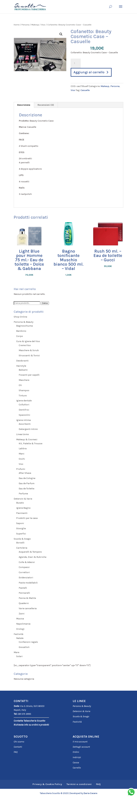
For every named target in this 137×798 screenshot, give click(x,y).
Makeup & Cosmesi (26, 439)
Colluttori (24, 404)
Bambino (21, 331)
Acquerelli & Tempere (30, 551)
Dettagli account (81, 746)
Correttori (24, 572)
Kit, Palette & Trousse (30, 443)
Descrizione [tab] (23, 105)
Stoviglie (21, 528)
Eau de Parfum (26, 483)
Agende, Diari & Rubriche (32, 557)
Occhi (22, 458)
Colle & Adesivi (27, 562)
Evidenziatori (26, 577)
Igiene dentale (24, 400)
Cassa (76, 762)
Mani (21, 453)
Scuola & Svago (22, 538)
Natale (19, 638)
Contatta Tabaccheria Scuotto (29, 720)
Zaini (21, 613)
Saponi (20, 523)
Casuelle (85, 90)
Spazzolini (24, 415)
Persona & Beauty (23, 322)
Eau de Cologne (27, 478)
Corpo (19, 336)
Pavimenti (21, 513)
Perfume (23, 493)
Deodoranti (22, 360)
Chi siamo (19, 741)
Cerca (45, 303)
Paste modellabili (28, 582)
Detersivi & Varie (23, 498)
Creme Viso (25, 345)
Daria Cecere (90, 793)
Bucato (20, 502)
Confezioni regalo (28, 642)
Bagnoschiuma (24, 325)
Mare (16, 652)
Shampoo (24, 390)
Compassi (24, 567)
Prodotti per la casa (27, 518)
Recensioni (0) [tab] (46, 105)
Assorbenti (25, 424)
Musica (20, 618)
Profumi (20, 469)
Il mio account (80, 741)
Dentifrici (24, 409)
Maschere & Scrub (29, 350)
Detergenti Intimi (28, 429)
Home (17, 24)
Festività (77, 721)
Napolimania (23, 623)
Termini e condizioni (79, 784)
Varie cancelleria (28, 608)
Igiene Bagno (23, 508)
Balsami (23, 369)
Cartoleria (21, 547)
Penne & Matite (27, 598)
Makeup (35, 24)
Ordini (76, 751)
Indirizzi (77, 757)
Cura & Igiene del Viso (28, 341)
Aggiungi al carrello (89, 72)
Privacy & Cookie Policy (47, 784)
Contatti (18, 746)
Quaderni (24, 603)
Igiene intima (23, 420)
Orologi (20, 629)
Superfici (21, 533)
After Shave (25, 473)
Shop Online (20, 316)
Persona (25, 24)
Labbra (23, 448)
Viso (43, 24)
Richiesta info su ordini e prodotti (31, 724)
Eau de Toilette (26, 488)
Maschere (24, 380)
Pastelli (23, 587)
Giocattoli (24, 647)
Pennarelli (24, 592)
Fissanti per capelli (29, 374)
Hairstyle (21, 365)
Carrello (77, 767)
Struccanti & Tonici (29, 355)
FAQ (16, 751)
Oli (20, 385)
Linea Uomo (22, 434)
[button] (61, 34)
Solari (19, 656)
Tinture (23, 395)
